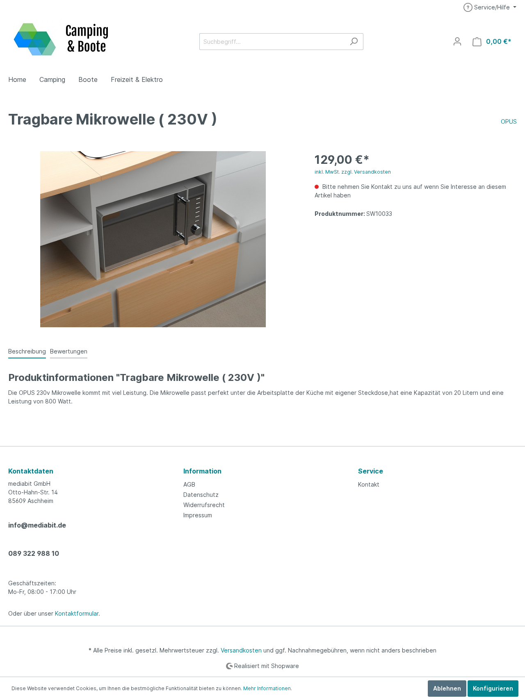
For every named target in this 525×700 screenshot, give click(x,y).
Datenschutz (201, 494)
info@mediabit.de (37, 525)
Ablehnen (447, 688)
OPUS (509, 121)
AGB (189, 484)
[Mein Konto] (457, 41)
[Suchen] (353, 41)
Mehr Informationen (267, 688)
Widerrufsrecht (204, 504)
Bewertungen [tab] (68, 351)
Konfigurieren (493, 688)
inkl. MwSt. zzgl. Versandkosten (353, 172)
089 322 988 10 (33, 553)
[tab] (27, 351)
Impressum (197, 515)
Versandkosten (241, 650)
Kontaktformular (76, 613)
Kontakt (368, 484)
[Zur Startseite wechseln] (61, 39)
